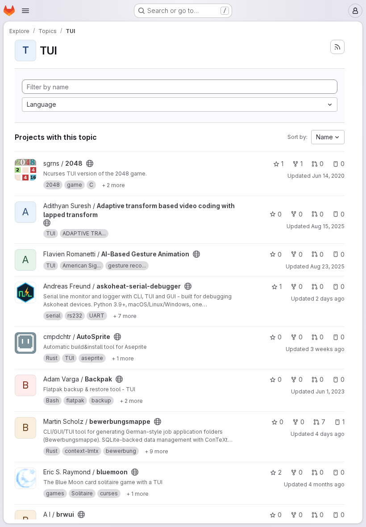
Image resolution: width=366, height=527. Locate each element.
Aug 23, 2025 (327, 266)
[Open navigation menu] (25, 11)
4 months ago (326, 484)
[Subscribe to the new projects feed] (337, 47)
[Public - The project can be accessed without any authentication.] (89, 163)
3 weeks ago (327, 349)
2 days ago (330, 298)
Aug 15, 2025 (328, 226)
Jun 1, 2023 (330, 391)
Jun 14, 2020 (328, 175)
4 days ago (330, 434)
